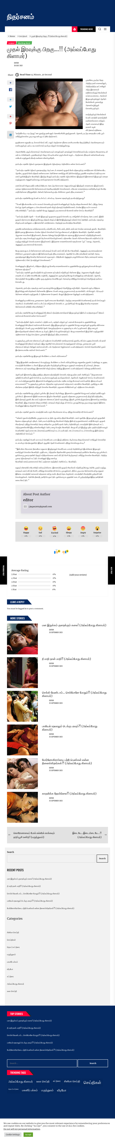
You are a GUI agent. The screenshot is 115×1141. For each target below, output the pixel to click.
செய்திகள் (11, 940)
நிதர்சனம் (20, 16)
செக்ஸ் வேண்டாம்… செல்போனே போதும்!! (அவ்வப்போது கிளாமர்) (74, 694)
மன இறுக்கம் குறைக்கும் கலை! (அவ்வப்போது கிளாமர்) (74, 625)
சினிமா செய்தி (13, 932)
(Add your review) (78, 575)
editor (16, 63)
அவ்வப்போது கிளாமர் (15, 984)
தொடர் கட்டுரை (13, 947)
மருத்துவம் (11, 954)
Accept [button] (28, 1134)
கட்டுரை (10, 976)
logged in (22, 609)
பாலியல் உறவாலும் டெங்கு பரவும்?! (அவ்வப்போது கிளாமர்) (69, 727)
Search (10, 852)
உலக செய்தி (12, 991)
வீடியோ (10, 969)
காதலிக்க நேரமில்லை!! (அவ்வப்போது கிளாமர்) (69, 793)
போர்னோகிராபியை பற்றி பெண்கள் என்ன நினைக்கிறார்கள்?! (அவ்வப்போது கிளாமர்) (67, 761)
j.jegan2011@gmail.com (40, 506)
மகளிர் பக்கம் (12, 962)
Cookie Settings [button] (13, 1134)
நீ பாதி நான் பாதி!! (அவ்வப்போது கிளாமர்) (66, 659)
